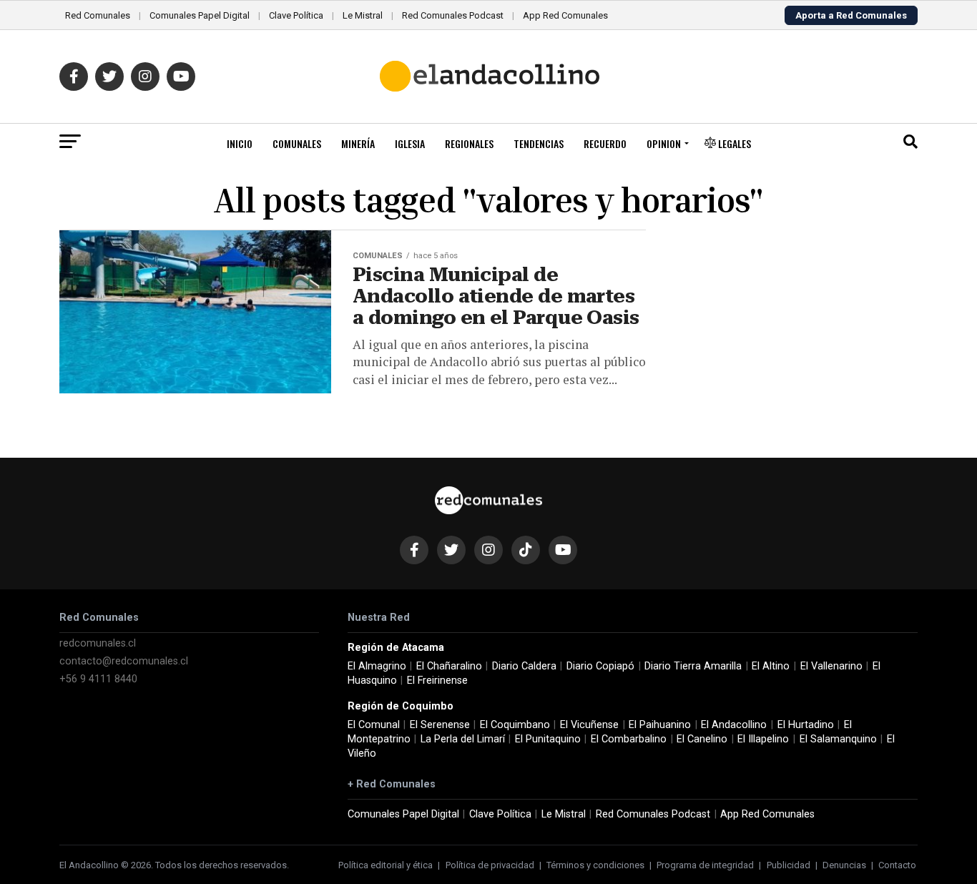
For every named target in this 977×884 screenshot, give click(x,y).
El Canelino (702, 739)
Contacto (897, 865)
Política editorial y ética (385, 865)
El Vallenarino (831, 666)
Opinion (664, 143)
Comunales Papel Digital (199, 15)
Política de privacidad (490, 865)
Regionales (469, 143)
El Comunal (374, 725)
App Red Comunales (565, 15)
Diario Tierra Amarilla (693, 666)
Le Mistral (363, 15)
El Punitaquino (548, 739)
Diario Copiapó (600, 666)
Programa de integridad (705, 865)
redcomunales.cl (97, 643)
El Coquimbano (515, 725)
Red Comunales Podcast (453, 15)
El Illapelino (763, 739)
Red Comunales (97, 15)
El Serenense (440, 725)
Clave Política (296, 15)
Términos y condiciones (595, 865)
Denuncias (844, 865)
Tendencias (539, 143)
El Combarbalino (629, 739)
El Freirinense (437, 680)
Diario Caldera (524, 666)
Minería (358, 143)
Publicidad (788, 865)
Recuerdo (605, 143)
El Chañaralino (449, 666)
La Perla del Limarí (463, 739)
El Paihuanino (660, 725)
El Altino (771, 666)
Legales (733, 143)
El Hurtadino (805, 725)
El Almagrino (377, 666)
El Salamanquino (838, 739)
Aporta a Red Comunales (851, 15)
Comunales (297, 143)
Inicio (239, 143)
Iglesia (410, 143)
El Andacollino (734, 725)
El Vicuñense (589, 725)
